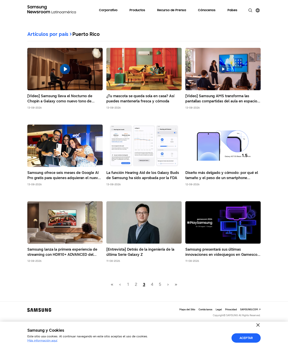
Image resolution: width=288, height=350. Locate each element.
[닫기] (258, 325)
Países (232, 10)
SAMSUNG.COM (249, 309)
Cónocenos (207, 10)
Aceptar (246, 338)
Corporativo (108, 10)
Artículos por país (47, 34)
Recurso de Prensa (171, 10)
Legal (219, 309)
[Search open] (250, 10)
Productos (137, 10)
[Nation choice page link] (258, 10)
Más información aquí (42, 340)
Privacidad (231, 309)
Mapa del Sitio (187, 309)
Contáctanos (205, 309)
